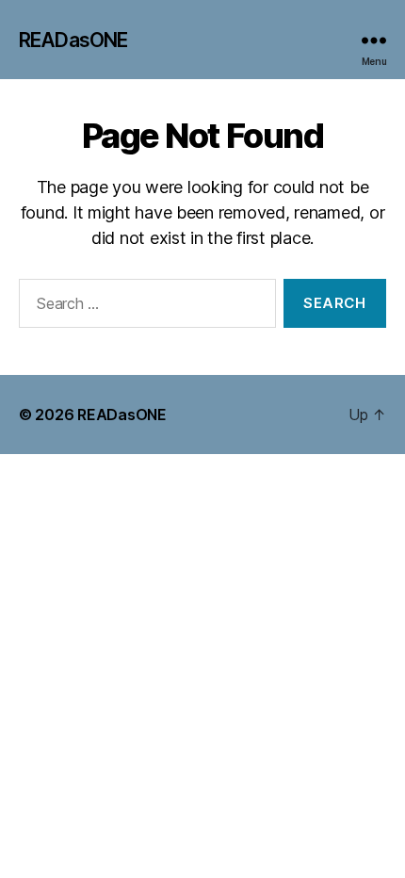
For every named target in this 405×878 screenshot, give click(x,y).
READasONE (73, 40)
